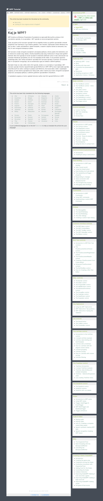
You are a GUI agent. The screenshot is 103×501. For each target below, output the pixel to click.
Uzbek (17, 123)
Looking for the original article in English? (27, 24)
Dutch (30, 102)
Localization (45, 495)
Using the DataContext (83, 169)
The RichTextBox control (83, 268)
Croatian (44, 100)
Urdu (56, 121)
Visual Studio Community (83, 38)
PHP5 (68, 12)
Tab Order (79, 114)
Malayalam (31, 111)
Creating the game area (83, 460)
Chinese (30, 100)
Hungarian (58, 105)
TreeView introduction (82, 366)
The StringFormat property (84, 182)
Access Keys (79, 116)
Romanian (18, 117)
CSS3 (43, 12)
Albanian (44, 96)
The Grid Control (81, 134)
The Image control (81, 101)
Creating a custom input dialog (85, 217)
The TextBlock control (82, 84)
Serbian (43, 117)
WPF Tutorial (14, 9)
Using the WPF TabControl (84, 307)
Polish (30, 115)
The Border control (81, 281)
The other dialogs (81, 215)
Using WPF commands (82, 197)
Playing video (80, 421)
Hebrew (30, 105)
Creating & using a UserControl (85, 154)
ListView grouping (81, 349)
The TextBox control (82, 91)
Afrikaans (31, 96)
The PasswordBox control (83, 99)
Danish (17, 102)
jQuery (63, 12)
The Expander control (82, 298)
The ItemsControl (81, 321)
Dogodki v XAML (81, 52)
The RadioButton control (83, 97)
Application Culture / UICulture (85, 75)
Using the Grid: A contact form (85, 144)
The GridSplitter (80, 142)
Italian (57, 107)
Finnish (57, 102)
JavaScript (56, 12)
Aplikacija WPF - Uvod (82, 61)
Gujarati (17, 105)
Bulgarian (44, 98)
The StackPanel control (83, 130)
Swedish (44, 119)
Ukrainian (44, 121)
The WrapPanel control (82, 128)
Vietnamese (31, 123)
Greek (57, 104)
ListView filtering (81, 357)
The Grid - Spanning (82, 140)
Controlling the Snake (82, 470)
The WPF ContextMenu (83, 228)
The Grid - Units (80, 138)
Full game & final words (83, 485)
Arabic (57, 96)
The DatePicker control (83, 296)
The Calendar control (82, 294)
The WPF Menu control (82, 226)
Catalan (17, 100)
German (43, 104)
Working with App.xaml (83, 65)
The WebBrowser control (83, 286)
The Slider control (81, 282)
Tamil (56, 119)
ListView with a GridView (83, 344)
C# (39, 12)
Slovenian (17, 119)
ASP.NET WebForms (31, 12)
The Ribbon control (81, 234)
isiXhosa (30, 107)
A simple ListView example (84, 338)
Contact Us (35, 495)
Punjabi (57, 115)
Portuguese (44, 115)
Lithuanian (58, 109)
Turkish (30, 121)
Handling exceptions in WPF (84, 73)
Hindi (43, 105)
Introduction (79, 152)
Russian (30, 117)
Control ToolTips (81, 110)
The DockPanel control (83, 132)
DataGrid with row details (83, 390)
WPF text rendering (81, 112)
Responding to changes (83, 177)
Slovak (57, 117)
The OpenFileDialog (82, 212)
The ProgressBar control (83, 284)
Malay (16, 111)
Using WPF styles (81, 401)
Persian (17, 115)
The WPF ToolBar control (83, 230)
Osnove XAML (80, 50)
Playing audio (80, 419)
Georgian (31, 104)
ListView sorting (81, 351)
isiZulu (43, 107)
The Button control (81, 93)
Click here (39, 125)
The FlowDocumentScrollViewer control (84, 249)
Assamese (18, 98)
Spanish (30, 119)
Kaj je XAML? (80, 49)
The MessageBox (81, 210)
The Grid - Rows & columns (84, 136)
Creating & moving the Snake (84, 462)
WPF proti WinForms (82, 29)
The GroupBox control (82, 292)
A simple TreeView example (84, 368)
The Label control (81, 89)
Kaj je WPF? (79, 27)
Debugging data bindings (83, 184)
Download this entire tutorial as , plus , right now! (84, 18)
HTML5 (49, 12)
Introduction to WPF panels (84, 124)
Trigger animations (81, 410)
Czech (57, 100)
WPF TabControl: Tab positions (85, 309)
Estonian (44, 102)
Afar (16, 96)
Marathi (43, 111)
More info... (18, 22)
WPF (11, 12)
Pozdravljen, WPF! (81, 40)
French (17, 104)
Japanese (17, 109)
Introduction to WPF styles (84, 399)
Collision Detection (81, 472)
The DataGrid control (82, 386)
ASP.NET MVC (18, 12)
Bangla (30, 98)
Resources (79, 71)
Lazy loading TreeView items (84, 377)
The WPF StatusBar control (84, 232)
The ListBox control (82, 323)
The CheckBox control (82, 95)
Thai (16, 121)
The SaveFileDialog (81, 214)
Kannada (30, 109)
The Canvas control (82, 126)
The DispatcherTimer (82, 442)
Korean (43, 109)
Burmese (57, 98)
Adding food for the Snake (84, 468)
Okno (77, 63)
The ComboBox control (83, 325)
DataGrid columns (81, 388)
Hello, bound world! (82, 167)
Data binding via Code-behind (85, 171)
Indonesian (18, 107)
